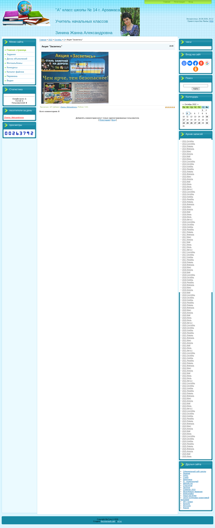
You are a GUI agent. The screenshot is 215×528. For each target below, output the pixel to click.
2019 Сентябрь (188, 295)
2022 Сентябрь (188, 383)
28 (199, 123)
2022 (50, 40)
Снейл (185, 477)
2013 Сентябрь (188, 144)
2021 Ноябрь (187, 358)
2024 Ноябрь (187, 441)
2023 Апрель (187, 401)
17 (184, 120)
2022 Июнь (186, 376)
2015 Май (186, 181)
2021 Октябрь (188, 355)
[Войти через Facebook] (195, 63)
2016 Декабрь (188, 229)
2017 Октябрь (188, 255)
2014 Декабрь (188, 169)
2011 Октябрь (188, 141)
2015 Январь (187, 171)
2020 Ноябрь (187, 330)
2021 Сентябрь (188, 353)
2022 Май (186, 373)
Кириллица (187, 479)
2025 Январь (187, 446)
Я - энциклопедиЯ (190, 481)
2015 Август (187, 189)
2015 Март (186, 176)
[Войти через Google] (207, 63)
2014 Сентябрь (188, 161)
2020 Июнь (186, 318)
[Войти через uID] (184, 63)
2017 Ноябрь (187, 257)
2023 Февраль (188, 396)
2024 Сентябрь (188, 436)
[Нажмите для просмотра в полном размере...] (75, 103)
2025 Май (186, 454)
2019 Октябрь (188, 297)
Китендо (186, 504)
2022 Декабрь (188, 391)
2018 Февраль (188, 265)
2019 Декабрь (188, 302)
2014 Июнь (186, 159)
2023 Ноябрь (187, 416)
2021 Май (186, 345)
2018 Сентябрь (188, 275)
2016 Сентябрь (188, 222)
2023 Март (186, 398)
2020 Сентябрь (188, 325)
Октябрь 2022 (190, 104)
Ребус (185, 475)
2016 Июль (186, 217)
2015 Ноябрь (187, 197)
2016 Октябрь (188, 224)
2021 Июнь (186, 348)
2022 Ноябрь (187, 388)
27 (195, 123)
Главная (166, 2)
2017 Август (187, 250)
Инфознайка (188, 494)
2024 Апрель (187, 429)
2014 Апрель (187, 154)
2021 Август (187, 350)
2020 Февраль (188, 308)
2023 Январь (187, 393)
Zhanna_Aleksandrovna (14, 117)
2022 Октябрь (188, 386)
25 (188, 123)
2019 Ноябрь (187, 300)
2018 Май (186, 272)
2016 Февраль (188, 204)
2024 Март (186, 426)
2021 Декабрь (188, 360)
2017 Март (186, 237)
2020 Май (186, 315)
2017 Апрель (187, 239)
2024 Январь (187, 421)
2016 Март (186, 207)
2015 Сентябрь (188, 192)
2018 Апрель (187, 270)
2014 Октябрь (188, 164)
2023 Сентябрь (188, 411)
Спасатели (187, 485)
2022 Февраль (188, 365)
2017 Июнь (186, 244)
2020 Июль (186, 320)
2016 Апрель (187, 209)
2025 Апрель (187, 451)
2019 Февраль (188, 285)
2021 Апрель (187, 343)
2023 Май (186, 403)
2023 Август (187, 408)
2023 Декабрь (188, 418)
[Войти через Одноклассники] (195, 69)
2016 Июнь (186, 214)
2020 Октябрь (188, 328)
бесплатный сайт (108, 521)
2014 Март (186, 151)
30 (207, 123)
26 (191, 123)
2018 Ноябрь (187, 280)
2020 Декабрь (188, 333)
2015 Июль (186, 187)
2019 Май (186, 292)
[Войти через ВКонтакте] (189, 63)
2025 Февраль (188, 449)
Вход (191, 2)
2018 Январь (187, 262)
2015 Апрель (187, 179)
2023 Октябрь (188, 413)
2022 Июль (186, 378)
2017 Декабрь (188, 260)
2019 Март (186, 287)
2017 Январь (187, 232)
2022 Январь (187, 363)
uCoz (119, 521)
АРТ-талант (188, 502)
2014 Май (186, 156)
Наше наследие (190, 496)
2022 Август (187, 381)
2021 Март (186, 340)
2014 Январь (187, 146)
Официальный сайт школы (194, 471)
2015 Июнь (186, 184)
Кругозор (187, 506)
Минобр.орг (188, 483)
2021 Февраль (188, 338)
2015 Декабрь (188, 199)
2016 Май (186, 212)
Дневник (186, 473)
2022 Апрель (187, 371)
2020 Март (186, 310)
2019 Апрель (187, 290)
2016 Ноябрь (187, 227)
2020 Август (187, 323)
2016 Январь (187, 202)
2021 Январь (187, 335)
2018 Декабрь (188, 282)
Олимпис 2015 (189, 490)
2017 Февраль (188, 234)
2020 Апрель (187, 313)
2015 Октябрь (188, 194)
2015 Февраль (188, 174)
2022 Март (186, 368)
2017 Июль (186, 247)
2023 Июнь (186, 406)
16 (207, 117)
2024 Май (186, 431)
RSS (211, 21)
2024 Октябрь (188, 439)
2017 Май (186, 242)
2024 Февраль (188, 423)
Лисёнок (186, 487)
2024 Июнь (186, 434)
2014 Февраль (188, 149)
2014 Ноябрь (187, 166)
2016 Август (187, 219)
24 (184, 123)
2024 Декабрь (188, 444)
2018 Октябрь (188, 277)
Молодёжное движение (193, 492)
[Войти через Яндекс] (201, 63)
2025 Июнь (186, 456)
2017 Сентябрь (188, 252)
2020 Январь (187, 305)
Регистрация (179, 2)
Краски (186, 508)
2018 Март (186, 267)
